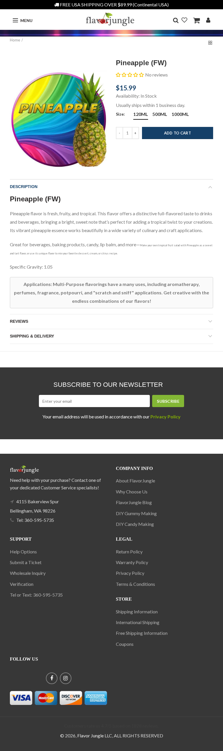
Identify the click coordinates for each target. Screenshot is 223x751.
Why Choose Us (132, 491)
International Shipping (137, 622)
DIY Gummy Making (136, 513)
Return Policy (129, 551)
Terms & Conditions (135, 584)
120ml (140, 114)
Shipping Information (137, 611)
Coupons (125, 644)
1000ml (180, 114)
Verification (21, 584)
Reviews (19, 321)
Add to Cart (177, 133)
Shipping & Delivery (32, 336)
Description (23, 186)
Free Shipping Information (142, 633)
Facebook (51, 678)
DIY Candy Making (135, 524)
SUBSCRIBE (168, 401)
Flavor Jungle (90, 735)
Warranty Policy (132, 562)
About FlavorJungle (135, 480)
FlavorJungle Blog (134, 502)
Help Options (23, 551)
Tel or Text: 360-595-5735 (36, 594)
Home (15, 40)
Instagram (65, 678)
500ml (159, 114)
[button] (130, 75)
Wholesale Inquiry (28, 573)
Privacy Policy (130, 573)
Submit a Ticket (26, 562)
